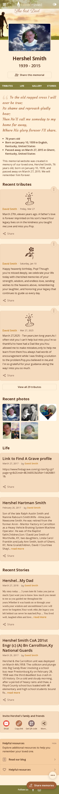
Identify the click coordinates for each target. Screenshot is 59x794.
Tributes (7, 85)
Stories (51, 85)
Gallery (37, 85)
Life (22, 85)
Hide (54, 743)
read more (17, 548)
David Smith (10, 209)
